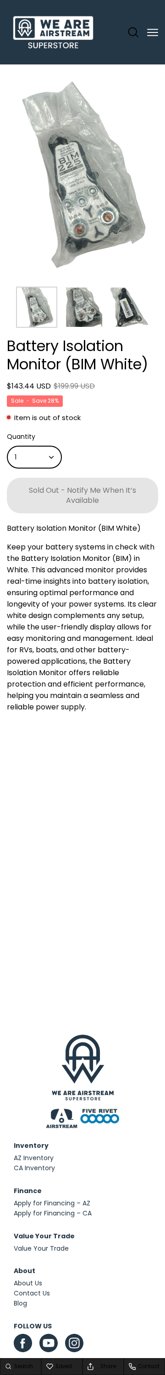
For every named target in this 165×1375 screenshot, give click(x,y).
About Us (28, 1283)
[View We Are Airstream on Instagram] (74, 1345)
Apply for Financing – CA (53, 1213)
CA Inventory (34, 1167)
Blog (20, 1303)
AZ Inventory (34, 1157)
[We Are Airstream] (53, 32)
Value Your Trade (41, 1248)
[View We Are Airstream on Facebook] (23, 1343)
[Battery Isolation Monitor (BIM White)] (36, 307)
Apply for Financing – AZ (52, 1203)
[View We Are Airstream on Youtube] (48, 1343)
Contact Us (32, 1293)
